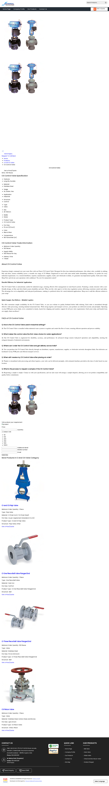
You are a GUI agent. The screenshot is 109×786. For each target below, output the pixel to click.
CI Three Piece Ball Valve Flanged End (16, 641)
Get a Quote (100, 9)
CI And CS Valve (9, 163)
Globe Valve (87, 755)
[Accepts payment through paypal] (53, 753)
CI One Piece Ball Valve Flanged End (16, 573)
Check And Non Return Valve (92, 759)
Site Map (67, 762)
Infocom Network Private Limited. (33, 781)
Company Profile (19, 9)
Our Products (32, 9)
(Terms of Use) (36, 778)
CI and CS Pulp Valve (10, 505)
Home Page (6, 9)
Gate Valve (87, 752)
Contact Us (43, 9)
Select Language (100, 781)
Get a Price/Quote (10, 171)
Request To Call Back (9, 156)
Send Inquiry (8, 154)
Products (7, 161)
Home (6, 159)
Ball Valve (87, 749)
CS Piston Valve (8, 709)
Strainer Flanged (89, 762)
